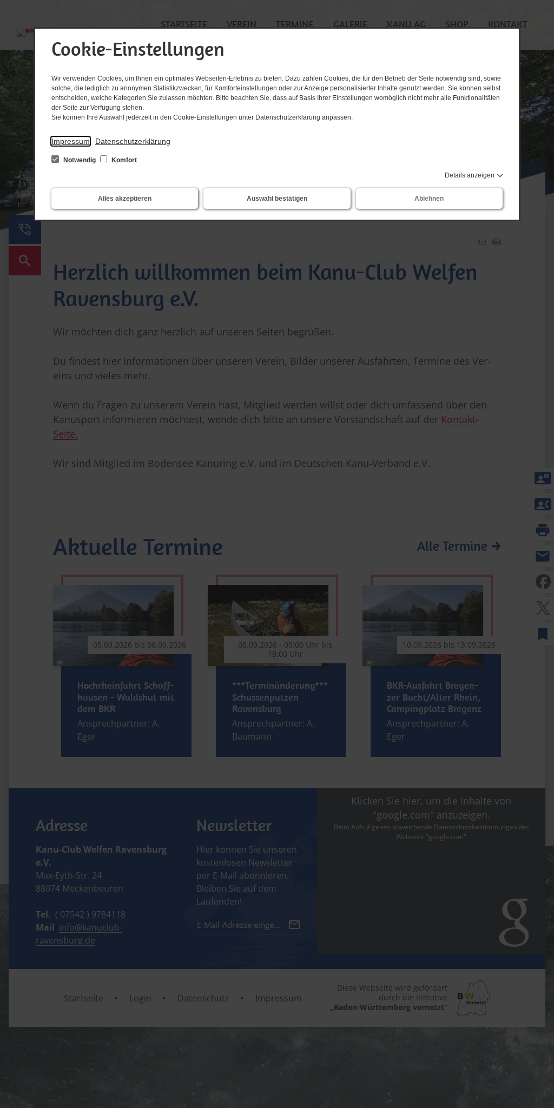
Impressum (70, 141)
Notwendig (79, 160)
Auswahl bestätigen (277, 198)
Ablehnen (429, 198)
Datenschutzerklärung (132, 141)
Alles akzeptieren (124, 198)
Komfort (123, 160)
